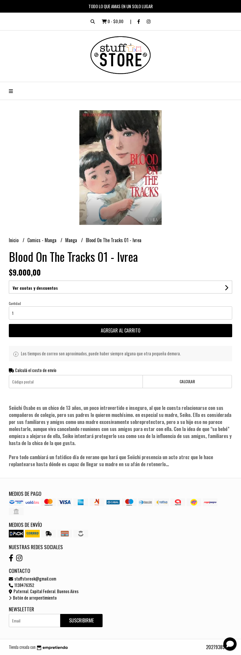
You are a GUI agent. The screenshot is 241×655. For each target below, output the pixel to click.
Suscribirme (81, 620)
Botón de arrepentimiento (34, 598)
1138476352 (24, 585)
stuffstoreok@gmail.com (35, 579)
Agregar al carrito (120, 330)
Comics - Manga (42, 240)
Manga (71, 240)
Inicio (14, 240)
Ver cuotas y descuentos (35, 288)
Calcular (187, 381)
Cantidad (15, 303)
